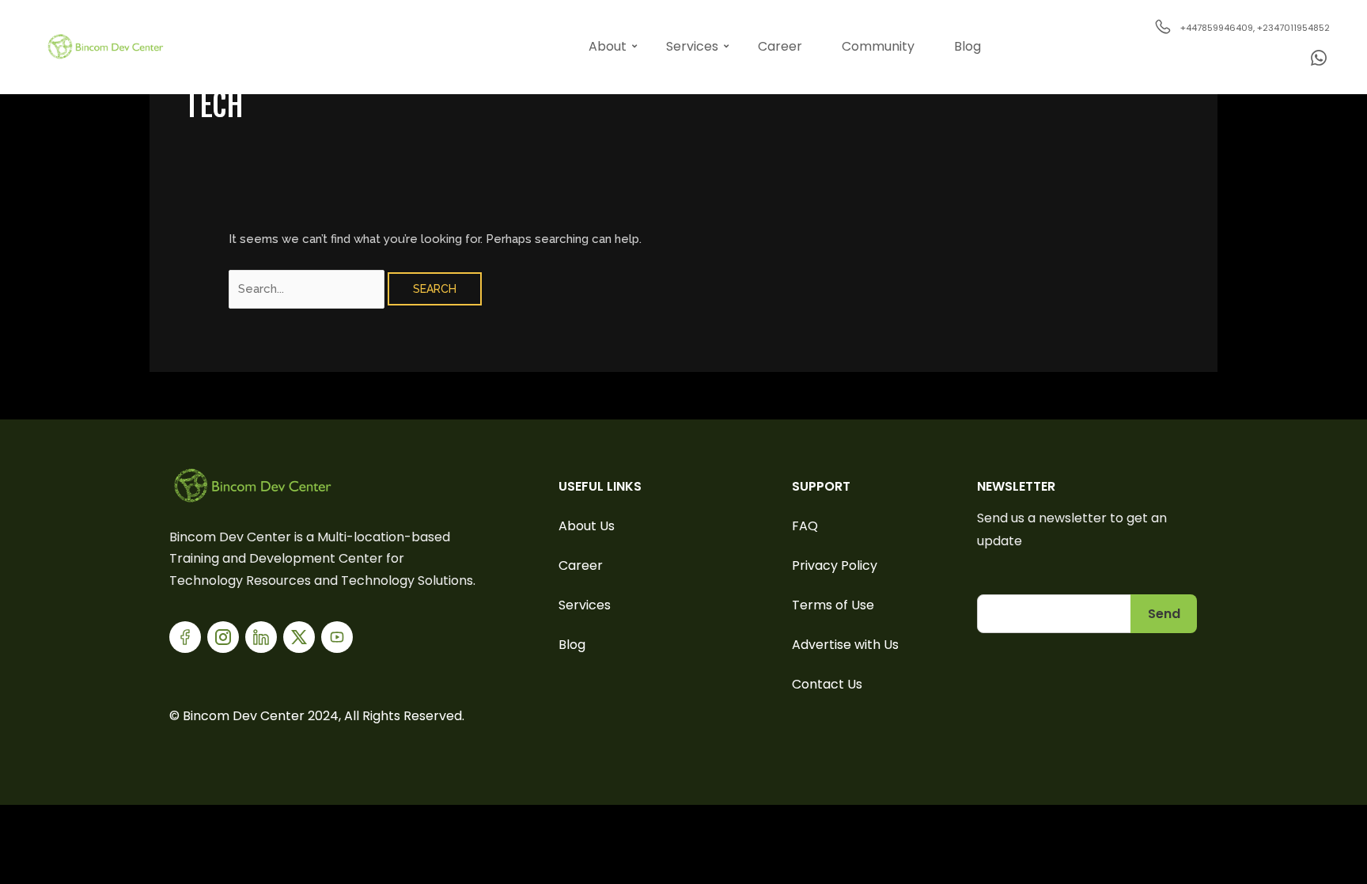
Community (878, 46)
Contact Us (827, 684)
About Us (587, 526)
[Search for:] (308, 289)
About (608, 46)
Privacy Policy (834, 565)
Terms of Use (833, 605)
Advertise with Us (845, 644)
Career (780, 46)
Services (692, 46)
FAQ (805, 526)
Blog (967, 46)
